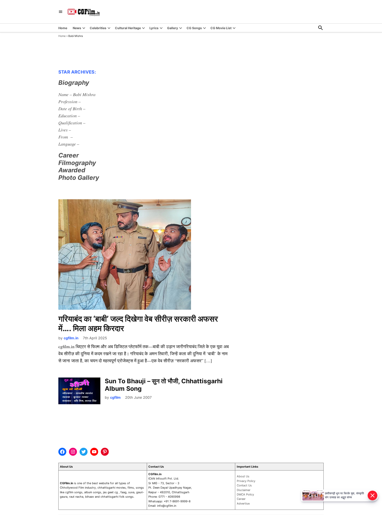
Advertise (243, 503)
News (77, 28)
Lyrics (154, 28)
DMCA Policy (245, 494)
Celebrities (98, 28)
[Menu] (60, 12)
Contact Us (244, 485)
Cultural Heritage (128, 28)
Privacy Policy (246, 481)
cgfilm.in (71, 338)
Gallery (172, 28)
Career (241, 499)
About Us (243, 476)
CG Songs (194, 28)
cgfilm (115, 397)
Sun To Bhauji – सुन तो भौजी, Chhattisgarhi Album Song (164, 384)
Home (62, 28)
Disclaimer (243, 490)
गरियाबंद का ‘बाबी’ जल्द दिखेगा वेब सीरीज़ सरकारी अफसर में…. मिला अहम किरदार (138, 323)
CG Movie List (220, 28)
